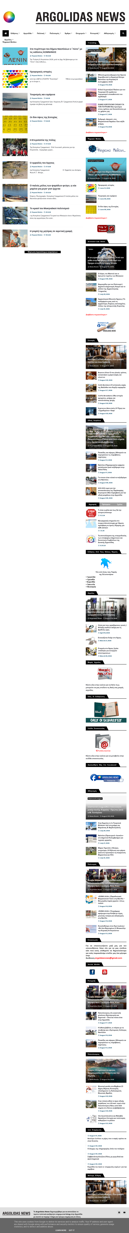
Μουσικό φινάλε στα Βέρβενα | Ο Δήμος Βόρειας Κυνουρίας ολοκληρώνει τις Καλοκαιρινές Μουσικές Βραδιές (110, 1089)
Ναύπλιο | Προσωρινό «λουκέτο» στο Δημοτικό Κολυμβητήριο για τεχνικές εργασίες (110, 837)
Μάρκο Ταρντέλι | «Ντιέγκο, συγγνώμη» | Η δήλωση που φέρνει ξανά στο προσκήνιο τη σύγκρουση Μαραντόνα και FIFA (112, 851)
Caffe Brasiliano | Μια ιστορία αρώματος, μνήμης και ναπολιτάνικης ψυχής (110, 398)
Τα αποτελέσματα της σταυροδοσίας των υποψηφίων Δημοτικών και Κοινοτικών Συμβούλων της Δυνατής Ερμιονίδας (112, 539)
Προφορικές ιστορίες (41, 71)
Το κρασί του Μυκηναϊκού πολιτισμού (49, 208)
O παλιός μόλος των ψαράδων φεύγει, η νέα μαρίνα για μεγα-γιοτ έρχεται (53, 187)
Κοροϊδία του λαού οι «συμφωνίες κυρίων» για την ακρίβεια (107, 1168)
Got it (72, 1230)
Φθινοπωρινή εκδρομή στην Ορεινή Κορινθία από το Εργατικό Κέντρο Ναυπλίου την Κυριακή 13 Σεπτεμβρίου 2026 (112, 78)
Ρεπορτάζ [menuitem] (94, 33)
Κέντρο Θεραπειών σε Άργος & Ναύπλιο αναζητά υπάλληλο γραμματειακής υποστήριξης (102, 612)
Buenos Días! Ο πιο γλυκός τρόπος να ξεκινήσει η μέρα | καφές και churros (112, 374)
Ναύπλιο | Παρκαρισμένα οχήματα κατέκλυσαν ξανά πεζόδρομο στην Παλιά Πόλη (111, 467)
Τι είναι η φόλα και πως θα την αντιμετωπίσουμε (109, 511)
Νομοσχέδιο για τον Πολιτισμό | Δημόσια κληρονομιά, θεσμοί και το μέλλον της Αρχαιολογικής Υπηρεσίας (111, 287)
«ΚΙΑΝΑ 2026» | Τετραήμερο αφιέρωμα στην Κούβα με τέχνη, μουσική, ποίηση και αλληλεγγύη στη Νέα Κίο (111, 914)
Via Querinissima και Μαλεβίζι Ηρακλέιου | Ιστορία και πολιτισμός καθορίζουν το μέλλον (111, 1118)
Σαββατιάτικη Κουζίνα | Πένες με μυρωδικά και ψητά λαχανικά (105, 1158)
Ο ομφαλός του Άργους (42, 162)
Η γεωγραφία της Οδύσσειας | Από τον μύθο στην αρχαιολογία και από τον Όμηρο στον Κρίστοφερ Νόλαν (106, 260)
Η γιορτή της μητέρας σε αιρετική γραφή (51, 231)
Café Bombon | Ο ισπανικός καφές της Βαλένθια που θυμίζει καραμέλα (112, 386)
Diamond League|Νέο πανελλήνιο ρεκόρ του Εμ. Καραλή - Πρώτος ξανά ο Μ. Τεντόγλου (105, 810)
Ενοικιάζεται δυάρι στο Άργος (109, 638)
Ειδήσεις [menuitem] (14, 33)
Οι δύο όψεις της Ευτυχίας (43, 117)
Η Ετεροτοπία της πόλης (43, 140)
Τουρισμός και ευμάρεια (42, 94)
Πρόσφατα (106, 504)
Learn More (60, 1230)
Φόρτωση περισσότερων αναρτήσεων (43, 252)
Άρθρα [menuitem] (67, 33)
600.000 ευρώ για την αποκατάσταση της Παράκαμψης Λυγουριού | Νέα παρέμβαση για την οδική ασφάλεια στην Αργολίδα (112, 491)
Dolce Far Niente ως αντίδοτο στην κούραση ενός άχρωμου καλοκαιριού (105, 63)
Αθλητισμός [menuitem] (109, 33)
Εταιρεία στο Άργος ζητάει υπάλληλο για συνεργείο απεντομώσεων (108, 650)
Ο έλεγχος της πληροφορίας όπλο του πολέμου (106, 1149)
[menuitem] (6, 33)
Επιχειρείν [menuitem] (80, 33)
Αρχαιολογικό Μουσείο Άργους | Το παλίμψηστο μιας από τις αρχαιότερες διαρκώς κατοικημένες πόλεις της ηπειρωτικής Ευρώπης (111, 302)
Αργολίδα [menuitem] (27, 33)
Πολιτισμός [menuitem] (54, 33)
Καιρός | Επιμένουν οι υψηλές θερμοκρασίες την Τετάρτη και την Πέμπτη (104, 1073)
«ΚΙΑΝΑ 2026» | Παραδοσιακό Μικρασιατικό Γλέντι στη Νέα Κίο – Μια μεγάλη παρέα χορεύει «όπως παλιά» (111, 900)
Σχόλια (119, 504)
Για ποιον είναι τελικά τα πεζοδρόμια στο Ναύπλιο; (112, 478)
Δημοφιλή (92, 504)
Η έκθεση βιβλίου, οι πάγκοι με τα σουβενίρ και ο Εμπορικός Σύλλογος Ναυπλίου (112, 1030)
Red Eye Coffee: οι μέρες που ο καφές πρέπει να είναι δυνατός (106, 361)
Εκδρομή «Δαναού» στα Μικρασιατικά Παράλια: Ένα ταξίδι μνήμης (111, 121)
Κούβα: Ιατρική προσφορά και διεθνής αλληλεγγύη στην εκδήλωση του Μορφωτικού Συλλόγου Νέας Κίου (106, 883)
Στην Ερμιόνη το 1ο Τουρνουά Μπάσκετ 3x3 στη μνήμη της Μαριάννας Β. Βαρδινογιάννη (109, 825)
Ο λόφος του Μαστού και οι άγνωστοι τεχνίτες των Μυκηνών (110, 275)
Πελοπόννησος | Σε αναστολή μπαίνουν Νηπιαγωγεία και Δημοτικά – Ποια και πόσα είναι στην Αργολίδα (110, 1016)
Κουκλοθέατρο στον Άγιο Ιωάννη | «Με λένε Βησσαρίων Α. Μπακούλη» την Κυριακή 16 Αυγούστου (112, 928)
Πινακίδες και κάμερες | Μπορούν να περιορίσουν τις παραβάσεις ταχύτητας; (112, 455)
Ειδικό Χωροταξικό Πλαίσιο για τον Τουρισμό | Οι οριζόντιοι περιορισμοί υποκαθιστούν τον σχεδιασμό (111, 93)
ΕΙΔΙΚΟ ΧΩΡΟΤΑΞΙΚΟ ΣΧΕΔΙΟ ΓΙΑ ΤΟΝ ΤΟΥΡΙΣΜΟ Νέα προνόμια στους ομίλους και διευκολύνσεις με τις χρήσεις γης (112, 108)
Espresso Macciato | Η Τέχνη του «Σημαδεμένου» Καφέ (111, 409)
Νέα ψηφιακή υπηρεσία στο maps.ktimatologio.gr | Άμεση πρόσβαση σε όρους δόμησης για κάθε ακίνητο (111, 524)
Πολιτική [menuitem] (40, 33)
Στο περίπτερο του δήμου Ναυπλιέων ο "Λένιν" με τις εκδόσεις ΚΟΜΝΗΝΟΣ (56, 50)
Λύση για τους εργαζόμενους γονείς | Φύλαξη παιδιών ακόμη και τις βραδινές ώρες (112, 627)
